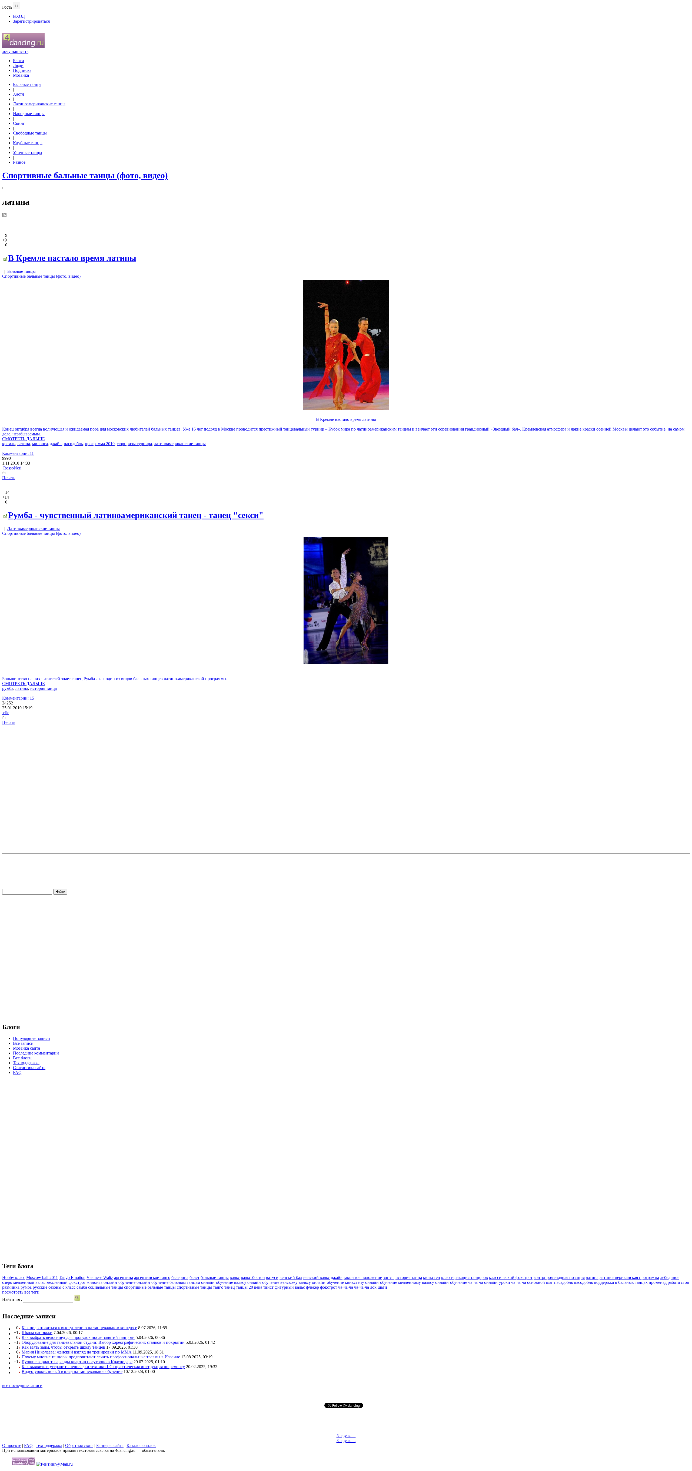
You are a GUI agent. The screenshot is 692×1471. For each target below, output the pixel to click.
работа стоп (678, 1282)
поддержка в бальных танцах (621, 1282)
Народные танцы (29, 113)
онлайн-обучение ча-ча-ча (459, 1282)
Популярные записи (31, 1038)
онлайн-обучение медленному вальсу (399, 1282)
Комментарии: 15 (18, 698)
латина (23, 443)
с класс (68, 1287)
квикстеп (431, 1277)
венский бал (291, 1277)
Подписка (22, 70)
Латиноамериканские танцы (39, 104)
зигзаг (388, 1277)
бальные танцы (215, 1277)
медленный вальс (29, 1282)
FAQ (17, 1072)
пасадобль (563, 1282)
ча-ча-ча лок (365, 1287)
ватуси (272, 1277)
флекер (312, 1287)
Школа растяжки (37, 1332)
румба (7, 688)
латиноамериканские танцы (180, 443)
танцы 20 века (249, 1287)
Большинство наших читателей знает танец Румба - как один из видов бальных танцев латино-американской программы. (114, 678)
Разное (19, 162)
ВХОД (19, 16)
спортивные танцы (194, 1287)
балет (194, 1277)
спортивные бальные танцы (150, 1287)
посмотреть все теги (20, 1292)
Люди (18, 65)
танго (218, 1287)
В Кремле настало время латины (72, 258)
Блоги (18, 60)
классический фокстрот (511, 1277)
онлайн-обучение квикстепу (338, 1282)
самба (81, 1287)
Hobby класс (13, 1277)
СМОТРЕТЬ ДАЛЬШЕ (23, 438)
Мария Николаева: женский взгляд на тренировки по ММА (77, 1352)
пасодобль (73, 443)
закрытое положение (363, 1277)
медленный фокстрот (66, 1282)
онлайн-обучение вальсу (223, 1282)
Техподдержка (26, 1062)
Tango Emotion (72, 1277)
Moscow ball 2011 (42, 1277)
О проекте (11, 1445)
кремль (8, 443)
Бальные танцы (27, 84)
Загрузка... (346, 1435)
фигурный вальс (290, 1287)
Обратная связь (79, 1445)
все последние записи (22, 1385)
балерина (179, 1277)
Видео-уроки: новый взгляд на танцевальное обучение (72, 1371)
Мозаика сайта (26, 1048)
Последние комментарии (36, 1053)
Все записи (23, 1043)
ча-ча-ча (345, 1287)
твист (268, 1287)
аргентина (123, 1277)
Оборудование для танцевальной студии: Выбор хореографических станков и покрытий (103, 1342)
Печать (8, 477)
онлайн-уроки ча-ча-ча (505, 1282)
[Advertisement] (346, 789)
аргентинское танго (152, 1277)
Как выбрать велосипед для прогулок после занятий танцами (78, 1337)
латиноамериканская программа (629, 1277)
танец (229, 1287)
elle (5, 712)
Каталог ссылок (141, 1445)
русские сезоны (47, 1287)
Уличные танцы (27, 152)
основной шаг (540, 1282)
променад (658, 1282)
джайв (56, 443)
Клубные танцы (27, 142)
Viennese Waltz (99, 1277)
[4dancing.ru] (23, 46)
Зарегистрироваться (31, 21)
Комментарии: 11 (18, 453)
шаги (382, 1287)
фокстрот (328, 1287)
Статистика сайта (29, 1067)
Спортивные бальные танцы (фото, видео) (41, 276)
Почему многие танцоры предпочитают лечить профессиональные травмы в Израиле (101, 1357)
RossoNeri (11, 468)
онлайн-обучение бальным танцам (168, 1282)
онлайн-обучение (119, 1282)
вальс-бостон (253, 1277)
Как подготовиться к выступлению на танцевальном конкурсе (79, 1327)
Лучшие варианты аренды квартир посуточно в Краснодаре (77, 1361)
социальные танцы (105, 1287)
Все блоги (22, 1058)
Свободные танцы (30, 133)
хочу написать (15, 51)
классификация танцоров (464, 1277)
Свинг (19, 123)
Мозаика (21, 75)
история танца (43, 688)
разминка (10, 1287)
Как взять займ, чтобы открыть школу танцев (63, 1347)
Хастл (18, 94)
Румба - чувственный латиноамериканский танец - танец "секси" (136, 515)
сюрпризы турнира (134, 443)
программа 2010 (100, 443)
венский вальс (316, 1277)
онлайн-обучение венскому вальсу (279, 1282)
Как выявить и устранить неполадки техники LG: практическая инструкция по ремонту (103, 1366)
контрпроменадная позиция (559, 1277)
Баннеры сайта (110, 1445)
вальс (235, 1277)
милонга (40, 443)
